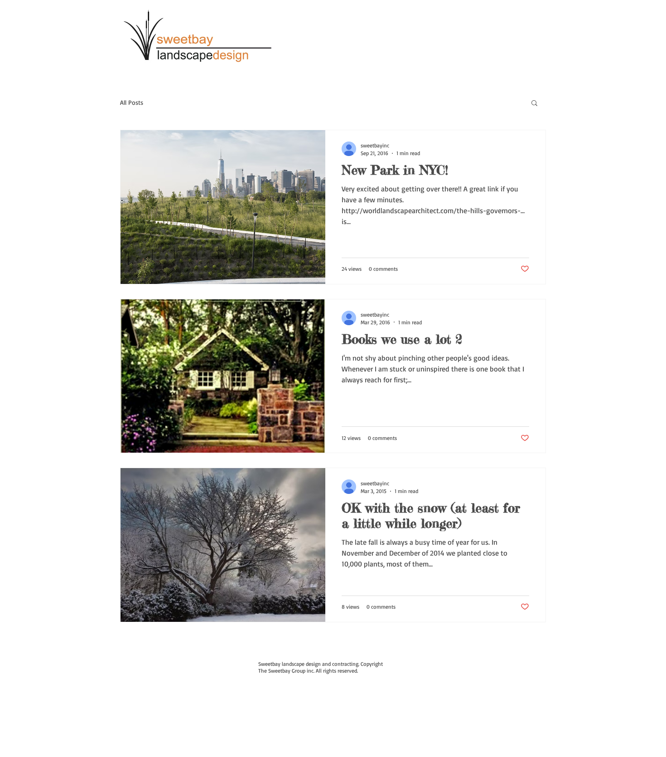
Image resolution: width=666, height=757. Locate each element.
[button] (534, 103)
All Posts (131, 102)
